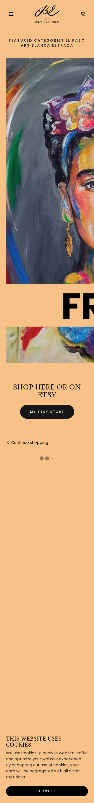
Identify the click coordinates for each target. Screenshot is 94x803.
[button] (7, 14)
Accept (47, 791)
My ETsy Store (47, 412)
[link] (47, 14)
